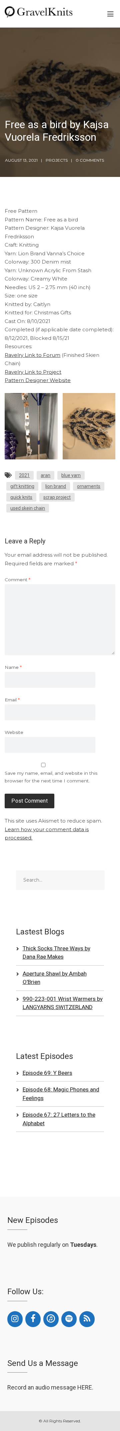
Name (13, 667)
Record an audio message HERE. (50, 1387)
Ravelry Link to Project (33, 372)
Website (14, 732)
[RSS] (87, 1319)
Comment (17, 579)
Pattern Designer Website (38, 380)
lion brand (55, 486)
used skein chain (27, 508)
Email (12, 699)
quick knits (21, 497)
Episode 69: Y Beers (47, 1073)
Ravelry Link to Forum (32, 355)
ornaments (88, 486)
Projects (57, 160)
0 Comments (90, 160)
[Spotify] (69, 1319)
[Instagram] (15, 1319)
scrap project (57, 497)
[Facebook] (33, 1319)
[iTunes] (51, 1319)
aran (45, 475)
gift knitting (22, 486)
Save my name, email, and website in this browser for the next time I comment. (51, 776)
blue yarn (71, 475)
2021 (24, 475)
